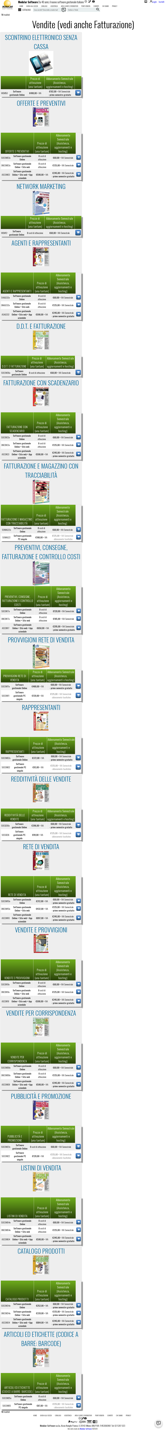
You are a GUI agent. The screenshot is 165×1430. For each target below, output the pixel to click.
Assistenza (54, 6)
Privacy (114, 6)
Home (21, 6)
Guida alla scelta (32, 6)
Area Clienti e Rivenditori (69, 6)
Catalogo (44, 6)
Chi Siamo (105, 6)
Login (154, 1)
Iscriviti (161, 1)
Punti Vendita (85, 6)
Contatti (96, 6)
